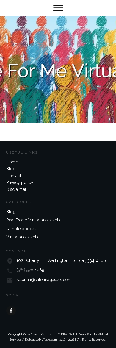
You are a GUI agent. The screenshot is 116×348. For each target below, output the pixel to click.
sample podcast (21, 228)
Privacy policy (19, 182)
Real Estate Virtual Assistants (33, 220)
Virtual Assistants (22, 237)
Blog (10, 168)
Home (12, 162)
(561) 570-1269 (30, 270)
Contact (13, 175)
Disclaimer (16, 189)
